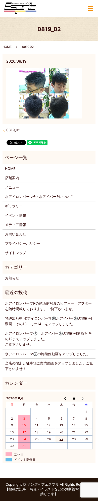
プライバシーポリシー (22, 243)
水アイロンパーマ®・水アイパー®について (39, 196)
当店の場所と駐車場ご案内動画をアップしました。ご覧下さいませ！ (49, 366)
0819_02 (13, 130)
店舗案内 (12, 178)
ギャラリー (14, 206)
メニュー (12, 187)
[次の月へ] (86, 398)
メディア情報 (15, 224)
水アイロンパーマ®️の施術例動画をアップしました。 (47, 354)
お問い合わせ (15, 234)
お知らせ (12, 278)
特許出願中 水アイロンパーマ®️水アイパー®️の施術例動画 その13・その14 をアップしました (48, 321)
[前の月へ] (61, 398)
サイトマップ (15, 252)
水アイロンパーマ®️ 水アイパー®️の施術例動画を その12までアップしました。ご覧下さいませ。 (48, 339)
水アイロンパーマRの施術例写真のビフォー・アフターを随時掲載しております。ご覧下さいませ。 (48, 306)
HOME (7, 47)
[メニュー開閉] (90, 8)
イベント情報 (15, 215)
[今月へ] (74, 398)
